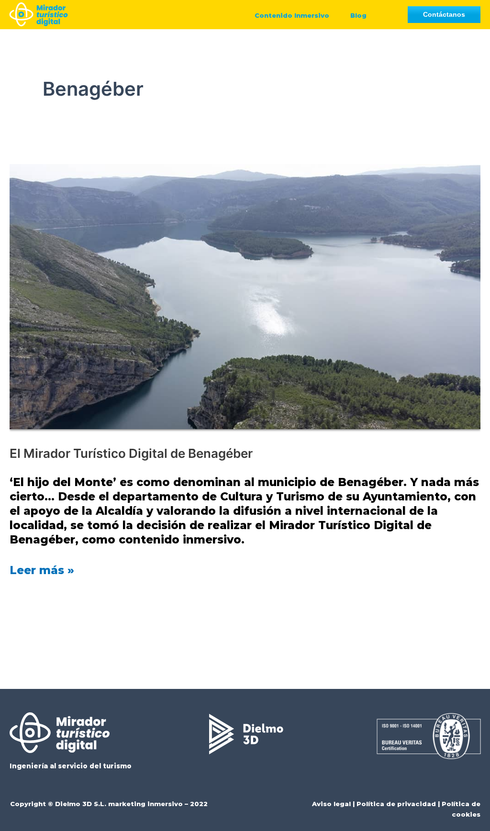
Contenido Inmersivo (292, 15)
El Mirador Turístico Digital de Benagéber (131, 453)
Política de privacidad (396, 804)
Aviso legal (331, 804)
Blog (358, 15)
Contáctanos (444, 14)
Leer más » (42, 570)
